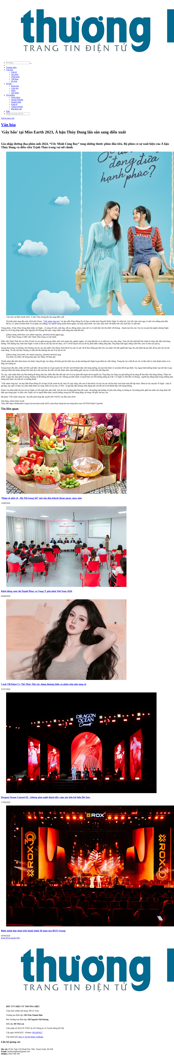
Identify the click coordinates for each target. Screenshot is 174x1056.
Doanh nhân (16, 102)
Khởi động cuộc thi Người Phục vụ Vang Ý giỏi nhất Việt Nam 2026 (36, 591)
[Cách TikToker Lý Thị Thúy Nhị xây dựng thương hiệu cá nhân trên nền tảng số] (66, 679)
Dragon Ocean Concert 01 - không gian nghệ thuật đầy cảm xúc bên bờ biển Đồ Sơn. (45, 797)
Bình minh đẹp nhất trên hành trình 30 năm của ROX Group (33, 930)
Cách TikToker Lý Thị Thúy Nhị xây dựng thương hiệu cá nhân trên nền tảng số (43, 684)
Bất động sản (16, 109)
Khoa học (15, 86)
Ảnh (8, 111)
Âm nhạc (15, 74)
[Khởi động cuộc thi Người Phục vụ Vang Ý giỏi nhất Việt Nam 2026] (66, 586)
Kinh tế (14, 104)
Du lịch (14, 81)
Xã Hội (17, 938)
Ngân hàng (15, 97)
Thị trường (10, 95)
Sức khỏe (15, 93)
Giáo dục (15, 88)
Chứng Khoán (17, 107)
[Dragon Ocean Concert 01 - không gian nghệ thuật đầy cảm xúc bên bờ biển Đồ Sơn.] (81, 792)
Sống (13, 90)
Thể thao (14, 79)
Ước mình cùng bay (52, 321)
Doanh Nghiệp (17, 100)
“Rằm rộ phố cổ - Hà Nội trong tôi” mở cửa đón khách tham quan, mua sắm (41, 498)
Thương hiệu (11, 67)
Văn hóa (9, 70)
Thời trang (15, 77)
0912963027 (37, 1032)
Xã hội (9, 84)
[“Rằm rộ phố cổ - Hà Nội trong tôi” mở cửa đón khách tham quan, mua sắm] (66, 493)
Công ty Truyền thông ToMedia (30, 1037)
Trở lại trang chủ (7, 118)
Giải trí (14, 72)
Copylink (99, 403)
